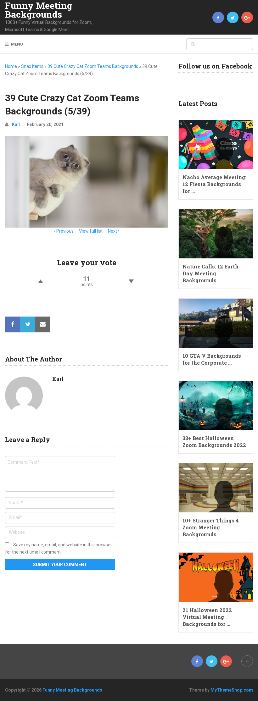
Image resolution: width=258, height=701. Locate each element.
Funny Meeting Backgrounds (38, 10)
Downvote (131, 281)
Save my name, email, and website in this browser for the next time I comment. (58, 548)
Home (11, 66)
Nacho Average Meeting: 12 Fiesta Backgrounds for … (214, 184)
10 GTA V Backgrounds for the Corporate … (211, 359)
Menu (17, 44)
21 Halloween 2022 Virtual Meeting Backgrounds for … (207, 617)
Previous (65, 231)
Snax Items (32, 66)
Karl (16, 124)
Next (112, 231)
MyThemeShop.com (231, 690)
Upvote (40, 281)
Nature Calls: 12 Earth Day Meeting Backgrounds (210, 273)
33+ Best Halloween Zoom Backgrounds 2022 (214, 441)
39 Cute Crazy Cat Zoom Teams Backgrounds (93, 66)
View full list (91, 231)
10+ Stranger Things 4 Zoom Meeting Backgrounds (210, 527)
